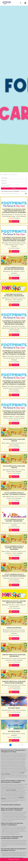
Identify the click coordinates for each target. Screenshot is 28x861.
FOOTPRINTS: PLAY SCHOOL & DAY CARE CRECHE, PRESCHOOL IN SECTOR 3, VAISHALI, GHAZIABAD (14, 382)
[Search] (26, 193)
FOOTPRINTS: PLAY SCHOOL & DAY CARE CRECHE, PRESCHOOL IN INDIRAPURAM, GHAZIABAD (14, 322)
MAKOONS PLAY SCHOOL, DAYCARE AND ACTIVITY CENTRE (14, 602)
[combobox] (14, 178)
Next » (22, 744)
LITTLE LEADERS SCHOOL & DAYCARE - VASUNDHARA (14, 520)
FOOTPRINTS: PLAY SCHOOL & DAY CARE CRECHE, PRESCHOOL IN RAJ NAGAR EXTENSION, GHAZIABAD (14, 239)
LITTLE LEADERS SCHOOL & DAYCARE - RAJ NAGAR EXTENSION (14, 493)
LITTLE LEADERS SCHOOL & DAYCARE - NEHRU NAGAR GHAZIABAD (14, 547)
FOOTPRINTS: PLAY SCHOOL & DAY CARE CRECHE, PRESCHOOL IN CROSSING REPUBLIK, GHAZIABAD (14, 211)
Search (14, 188)
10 (19, 744)
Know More (15, 221)
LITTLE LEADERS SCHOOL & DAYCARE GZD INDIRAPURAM (14, 268)
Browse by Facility (14, 859)
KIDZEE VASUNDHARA (14, 628)
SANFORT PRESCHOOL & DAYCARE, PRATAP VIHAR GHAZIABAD (14, 682)
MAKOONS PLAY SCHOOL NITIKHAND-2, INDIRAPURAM (14, 295)
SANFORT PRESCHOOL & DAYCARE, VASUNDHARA (14, 655)
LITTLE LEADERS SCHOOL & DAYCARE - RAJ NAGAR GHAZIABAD (14, 575)
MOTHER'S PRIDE (14, 708)
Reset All (23, 191)
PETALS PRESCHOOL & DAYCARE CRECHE (14, 440)
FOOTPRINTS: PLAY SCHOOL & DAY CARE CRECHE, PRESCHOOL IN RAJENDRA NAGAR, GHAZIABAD (14, 412)
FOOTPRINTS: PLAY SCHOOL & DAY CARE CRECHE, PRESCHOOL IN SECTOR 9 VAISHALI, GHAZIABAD (14, 352)
